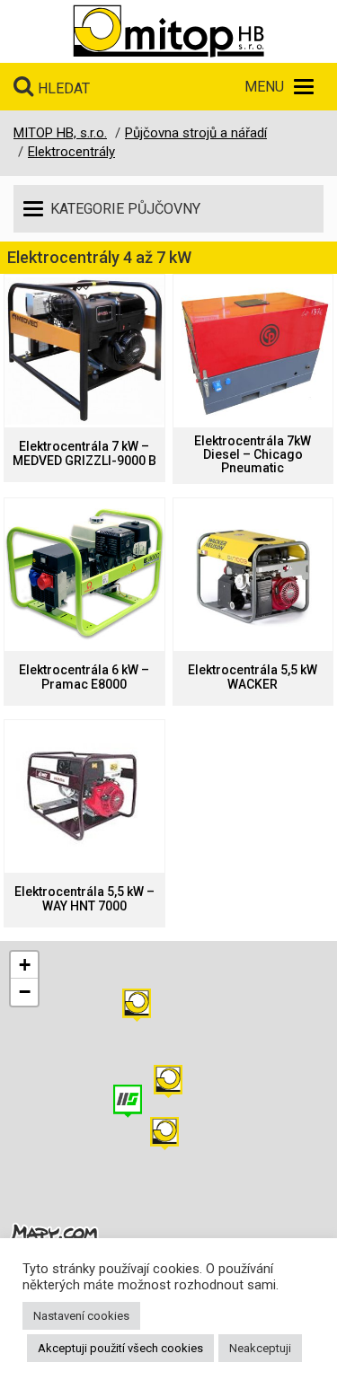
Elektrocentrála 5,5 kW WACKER (252, 677)
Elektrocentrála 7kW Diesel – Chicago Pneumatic (252, 455)
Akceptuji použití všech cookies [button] (120, 1348)
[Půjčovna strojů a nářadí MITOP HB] (168, 31)
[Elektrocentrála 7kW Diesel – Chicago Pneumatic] (253, 351)
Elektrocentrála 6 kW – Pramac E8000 (84, 677)
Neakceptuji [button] (260, 1348)
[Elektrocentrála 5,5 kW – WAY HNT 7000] (84, 796)
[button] (136, 1005)
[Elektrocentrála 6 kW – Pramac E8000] (84, 574)
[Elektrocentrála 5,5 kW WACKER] (253, 574)
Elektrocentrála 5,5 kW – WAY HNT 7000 (84, 898)
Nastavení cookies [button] (81, 1316)
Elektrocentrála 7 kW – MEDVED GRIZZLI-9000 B (84, 453)
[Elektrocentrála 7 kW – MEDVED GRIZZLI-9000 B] (84, 351)
